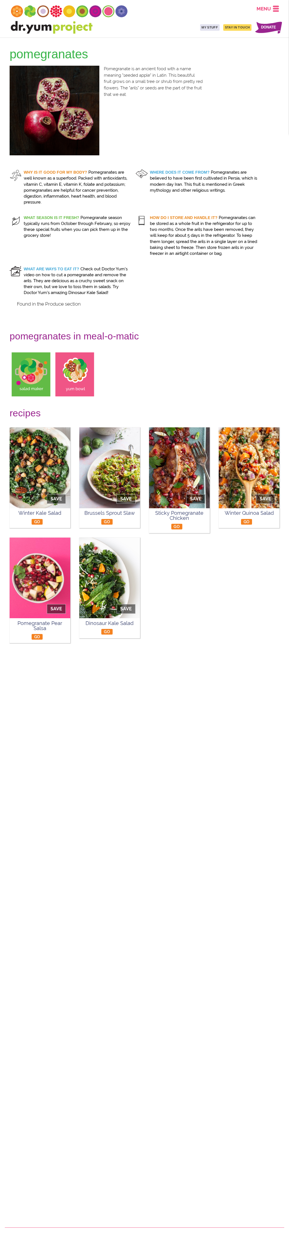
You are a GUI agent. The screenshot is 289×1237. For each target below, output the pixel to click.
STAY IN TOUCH (237, 27)
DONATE (268, 27)
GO (37, 521)
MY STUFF (210, 27)
